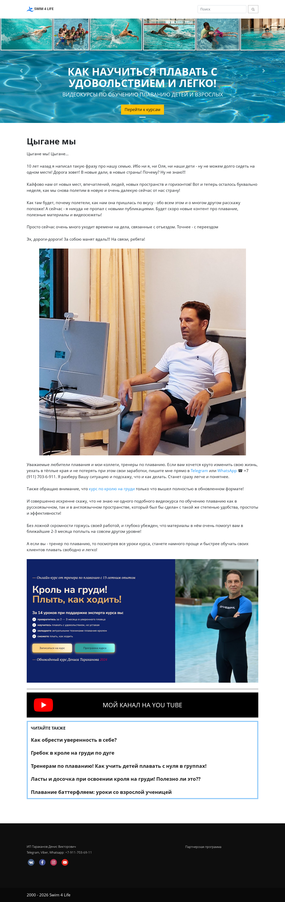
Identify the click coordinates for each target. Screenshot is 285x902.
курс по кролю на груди (112, 488)
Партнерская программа (203, 847)
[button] (21, 71)
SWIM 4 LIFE (43, 8)
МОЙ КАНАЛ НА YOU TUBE (142, 705)
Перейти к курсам (142, 109)
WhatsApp (227, 470)
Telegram (199, 470)
